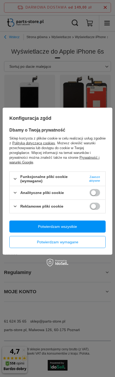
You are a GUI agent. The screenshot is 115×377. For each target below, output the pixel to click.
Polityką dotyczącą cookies (33, 143)
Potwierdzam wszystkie (57, 226)
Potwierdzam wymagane (57, 242)
